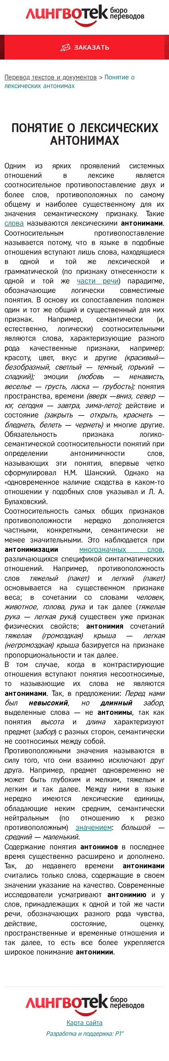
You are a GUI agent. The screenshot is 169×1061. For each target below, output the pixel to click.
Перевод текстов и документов (51, 77)
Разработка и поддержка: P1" (84, 1033)
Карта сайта (85, 1022)
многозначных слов (121, 549)
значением (94, 827)
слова (14, 223)
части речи (98, 281)
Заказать (92, 46)
